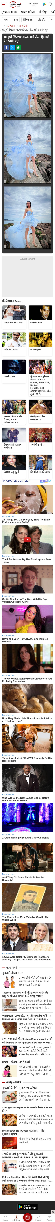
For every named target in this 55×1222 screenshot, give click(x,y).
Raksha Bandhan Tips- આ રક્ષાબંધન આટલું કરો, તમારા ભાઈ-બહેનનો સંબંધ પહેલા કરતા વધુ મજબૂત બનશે (26, 1178)
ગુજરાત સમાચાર (9, 12)
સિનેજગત (27, 19)
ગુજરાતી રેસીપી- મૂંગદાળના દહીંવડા (19, 1088)
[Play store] (44, 4)
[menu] (5, 4)
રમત (16, 19)
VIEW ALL (14, 313)
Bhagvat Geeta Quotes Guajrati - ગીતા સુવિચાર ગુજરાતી (23, 1132)
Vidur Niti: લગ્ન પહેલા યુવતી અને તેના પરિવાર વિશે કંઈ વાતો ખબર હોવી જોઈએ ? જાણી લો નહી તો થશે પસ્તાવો (26, 1017)
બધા (6, 19)
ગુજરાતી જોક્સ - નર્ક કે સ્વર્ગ (16, 1062)
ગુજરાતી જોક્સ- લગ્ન (12, 973)
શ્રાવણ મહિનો (28, 12)
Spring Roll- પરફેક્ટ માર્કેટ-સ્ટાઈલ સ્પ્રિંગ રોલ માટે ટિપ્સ (27, 1109)
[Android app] (27, 1207)
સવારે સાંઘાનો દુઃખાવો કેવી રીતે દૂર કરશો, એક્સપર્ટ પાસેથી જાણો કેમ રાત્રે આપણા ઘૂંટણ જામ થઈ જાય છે (27, 1155)
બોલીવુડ (43, 12)
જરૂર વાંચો (11, 967)
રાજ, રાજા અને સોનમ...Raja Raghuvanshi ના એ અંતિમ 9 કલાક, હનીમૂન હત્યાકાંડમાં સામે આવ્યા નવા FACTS (27, 1040)
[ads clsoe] (53, 1212)
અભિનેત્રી (23, 26)
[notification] (50, 4)
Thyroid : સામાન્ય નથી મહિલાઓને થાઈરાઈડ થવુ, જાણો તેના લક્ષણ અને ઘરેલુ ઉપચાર (25, 994)
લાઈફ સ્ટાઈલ (13, 1082)
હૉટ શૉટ (41, 19)
